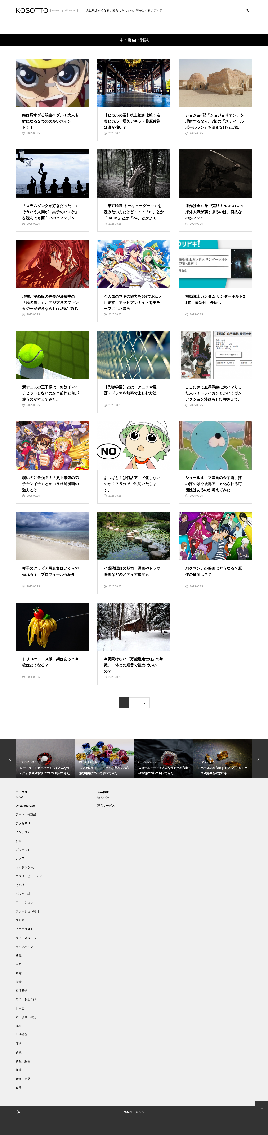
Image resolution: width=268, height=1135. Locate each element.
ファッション (24, 902)
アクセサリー (24, 823)
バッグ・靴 (23, 893)
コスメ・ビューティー (30, 876)
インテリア (23, 832)
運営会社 (103, 798)
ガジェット (23, 849)
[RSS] (19, 1112)
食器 (19, 1087)
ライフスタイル (26, 937)
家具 (19, 964)
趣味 (19, 1070)
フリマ (20, 920)
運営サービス (106, 805)
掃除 (19, 982)
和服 (19, 955)
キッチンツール (26, 867)
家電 (19, 973)
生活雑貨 (21, 1034)
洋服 (19, 1026)
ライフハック (24, 946)
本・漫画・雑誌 (26, 1017)
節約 (19, 1043)
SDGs (19, 796)
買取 (19, 1052)
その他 (20, 885)
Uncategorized (25, 805)
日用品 (20, 1008)
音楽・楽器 (23, 1078)
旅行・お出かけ (26, 999)
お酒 (19, 841)
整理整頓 (21, 990)
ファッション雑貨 (27, 911)
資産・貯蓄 (23, 1061)
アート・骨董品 (26, 814)
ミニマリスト (24, 929)
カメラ (20, 858)
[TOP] (261, 1107)
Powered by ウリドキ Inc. (64, 10)
